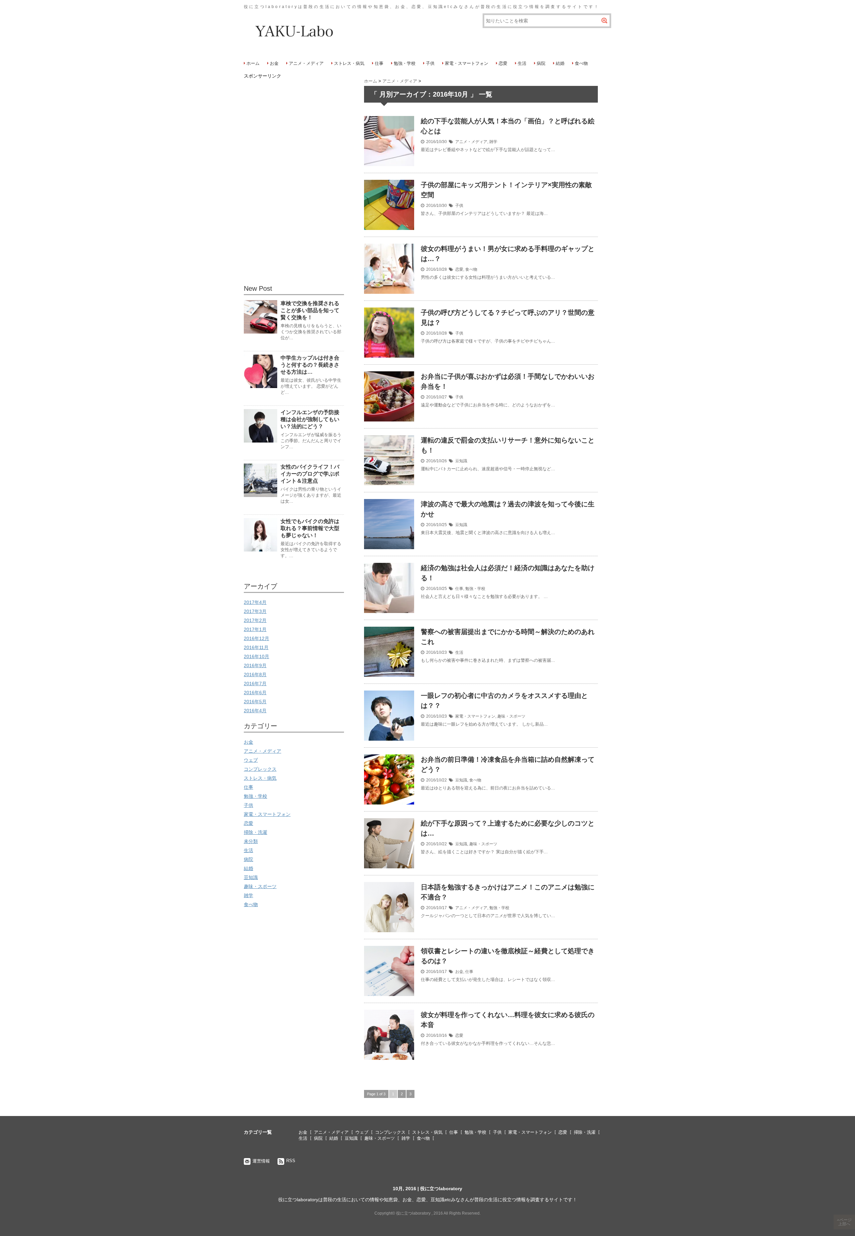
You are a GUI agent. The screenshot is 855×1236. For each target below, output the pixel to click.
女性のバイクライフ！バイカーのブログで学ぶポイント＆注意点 (310, 474)
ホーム (253, 63)
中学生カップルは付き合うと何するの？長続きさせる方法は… (310, 365)
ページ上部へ (845, 1222)
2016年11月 (256, 647)
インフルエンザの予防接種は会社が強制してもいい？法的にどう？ (310, 419)
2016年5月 (255, 701)
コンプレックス (260, 769)
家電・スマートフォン (466, 63)
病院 (541, 63)
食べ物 (581, 63)
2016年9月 (255, 665)
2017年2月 (255, 620)
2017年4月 (255, 602)
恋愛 (503, 63)
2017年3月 (255, 611)
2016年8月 (255, 674)
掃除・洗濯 (255, 832)
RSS (290, 1160)
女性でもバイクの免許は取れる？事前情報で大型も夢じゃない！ (310, 528)
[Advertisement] (294, 181)
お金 (274, 63)
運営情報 (261, 1160)
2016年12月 (256, 638)
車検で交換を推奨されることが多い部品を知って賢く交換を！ (310, 310)
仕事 (379, 63)
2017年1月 (255, 629)
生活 (522, 63)
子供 (430, 63)
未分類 (251, 841)
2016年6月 (255, 692)
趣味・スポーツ (511, 716)
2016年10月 (256, 656)
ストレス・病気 (349, 63)
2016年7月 (255, 683)
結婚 (560, 63)
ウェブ (251, 760)
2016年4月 (255, 710)
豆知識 (461, 461)
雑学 (493, 141)
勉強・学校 (404, 63)
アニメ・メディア (306, 63)
